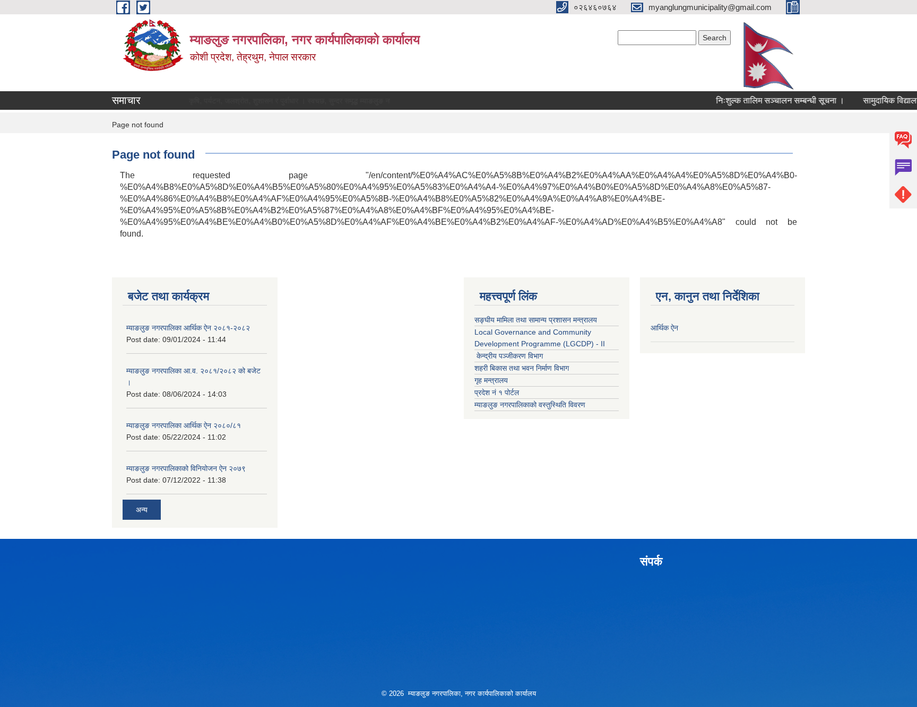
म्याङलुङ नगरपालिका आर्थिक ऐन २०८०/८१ (183, 425)
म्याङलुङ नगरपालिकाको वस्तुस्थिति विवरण (529, 404)
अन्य (142, 509)
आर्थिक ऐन (664, 328)
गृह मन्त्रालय (491, 380)
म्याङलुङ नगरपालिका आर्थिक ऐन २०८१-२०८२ (188, 328)
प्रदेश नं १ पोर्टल (496, 392)
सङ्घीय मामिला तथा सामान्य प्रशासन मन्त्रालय (535, 320)
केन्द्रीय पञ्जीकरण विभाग (508, 356)
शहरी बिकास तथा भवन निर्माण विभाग (521, 368)
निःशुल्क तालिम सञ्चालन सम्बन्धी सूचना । (766, 100)
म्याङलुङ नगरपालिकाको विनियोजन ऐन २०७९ (186, 468)
